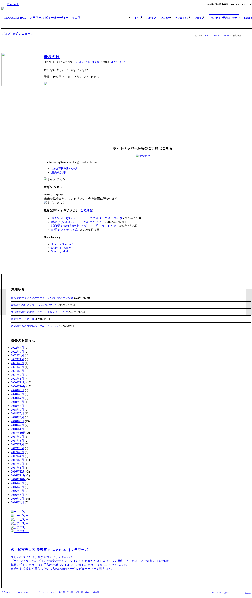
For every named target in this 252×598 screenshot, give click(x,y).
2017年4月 (17, 456)
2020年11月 (18, 382)
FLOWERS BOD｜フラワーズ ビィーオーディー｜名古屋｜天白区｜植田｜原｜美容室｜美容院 (56, 592)
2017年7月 (17, 444)
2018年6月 (17, 409)
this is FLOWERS (221, 35)
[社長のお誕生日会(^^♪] (3, 302)
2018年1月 (17, 428)
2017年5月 (17, 452)
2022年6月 (17, 351)
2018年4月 (17, 417)
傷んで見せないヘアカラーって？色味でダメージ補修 (86, 218)
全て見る (86, 210)
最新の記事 (58, 172)
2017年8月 (17, 440)
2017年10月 (18, 432)
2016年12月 (18, 471)
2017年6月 (17, 448)
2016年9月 (17, 483)
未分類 (95, 62)
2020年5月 (17, 394)
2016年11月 (18, 475)
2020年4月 (17, 398)
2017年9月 (17, 436)
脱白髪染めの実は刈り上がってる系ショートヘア (83, 225)
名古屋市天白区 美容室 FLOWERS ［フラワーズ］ (51, 550)
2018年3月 (17, 421)
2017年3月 (17, 459)
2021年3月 (17, 370)
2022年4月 (17, 355)
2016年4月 (17, 502)
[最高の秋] (18, 69)
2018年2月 (17, 425)
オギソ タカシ (118, 62)
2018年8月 (17, 401)
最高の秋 (52, 57)
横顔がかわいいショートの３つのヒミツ (77, 222)
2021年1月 (17, 378)
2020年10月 (18, 386)
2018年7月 (17, 405)
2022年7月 (17, 347)
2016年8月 (17, 487)
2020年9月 (17, 390)
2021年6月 (17, 367)
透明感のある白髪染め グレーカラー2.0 (34, 326)
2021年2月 (17, 374)
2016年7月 (17, 490)
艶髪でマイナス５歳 (64, 229)
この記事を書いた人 (64, 168)
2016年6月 (17, 494)
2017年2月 (17, 463)
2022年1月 (17, 359)
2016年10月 (18, 479)
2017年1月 (17, 467)
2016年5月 (17, 498)
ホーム (207, 35)
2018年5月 (17, 413)
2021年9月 (17, 363)
